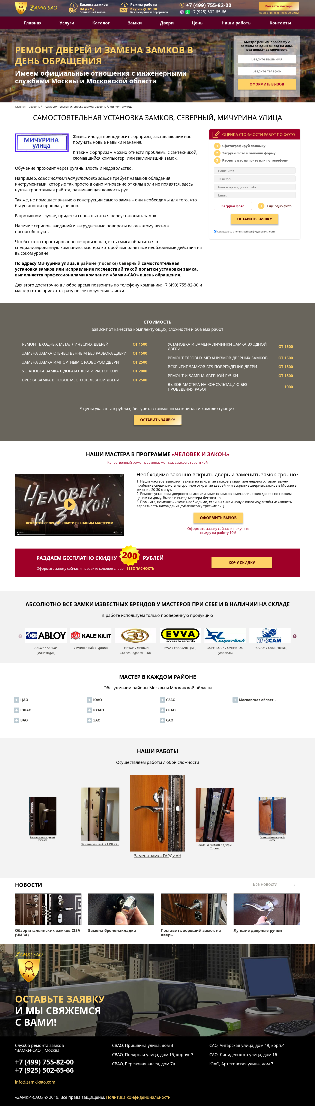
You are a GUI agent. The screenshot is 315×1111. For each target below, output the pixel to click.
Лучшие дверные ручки (258, 930)
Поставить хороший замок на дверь (191, 932)
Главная (33, 23)
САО (169, 720)
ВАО (24, 720)
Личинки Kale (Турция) (91, 648)
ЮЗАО (98, 710)
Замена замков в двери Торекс (158, 846)
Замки (135, 23)
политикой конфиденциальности (255, 231)
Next (294, 641)
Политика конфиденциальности (138, 1097)
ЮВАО (26, 710)
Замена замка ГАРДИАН (100, 856)
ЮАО (97, 699)
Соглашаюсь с (245, 231)
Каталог (101, 23)
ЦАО (24, 699)
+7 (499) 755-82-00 (208, 5)
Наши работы (237, 23)
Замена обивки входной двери (215, 838)
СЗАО (171, 699)
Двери (167, 23)
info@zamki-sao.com (35, 1082)
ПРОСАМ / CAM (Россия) (269, 648)
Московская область (257, 699)
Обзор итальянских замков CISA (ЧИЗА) (47, 932)
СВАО (171, 710)
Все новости (265, 884)
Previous (20, 641)
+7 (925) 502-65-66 (208, 12)
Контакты (280, 23)
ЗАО (96, 720)
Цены (198, 23)
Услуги (67, 23)
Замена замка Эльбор (273, 836)
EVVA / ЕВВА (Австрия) (180, 648)
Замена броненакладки (112, 930)
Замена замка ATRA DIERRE (43, 844)
